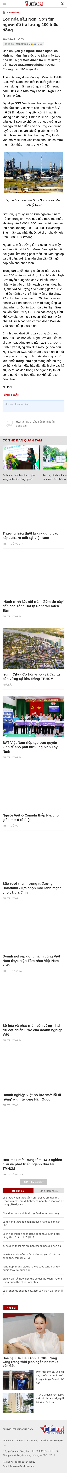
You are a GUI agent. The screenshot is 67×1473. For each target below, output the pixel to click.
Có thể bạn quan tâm (22, 440)
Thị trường (13, 12)
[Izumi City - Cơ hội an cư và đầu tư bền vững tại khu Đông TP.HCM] (33, 648)
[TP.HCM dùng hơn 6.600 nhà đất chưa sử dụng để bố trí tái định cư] (18, 1403)
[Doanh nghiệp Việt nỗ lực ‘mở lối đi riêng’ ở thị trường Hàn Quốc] (33, 1069)
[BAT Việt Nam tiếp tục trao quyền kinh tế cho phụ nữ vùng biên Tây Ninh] (33, 716)
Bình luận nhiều (49, 1190)
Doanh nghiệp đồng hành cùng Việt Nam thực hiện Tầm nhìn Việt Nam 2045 (31, 960)
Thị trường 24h (13, 543)
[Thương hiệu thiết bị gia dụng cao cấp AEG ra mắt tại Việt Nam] (33, 507)
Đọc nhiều (18, 1190)
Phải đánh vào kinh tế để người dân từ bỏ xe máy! (31, 1213)
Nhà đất (8, 684)
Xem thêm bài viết (33, 1182)
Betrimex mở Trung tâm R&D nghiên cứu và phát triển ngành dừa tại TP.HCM (32, 1164)
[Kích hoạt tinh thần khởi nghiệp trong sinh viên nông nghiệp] (21, 457)
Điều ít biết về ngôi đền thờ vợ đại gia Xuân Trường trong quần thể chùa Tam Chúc (32, 1280)
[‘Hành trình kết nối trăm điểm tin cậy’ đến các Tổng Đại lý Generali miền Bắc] (33, 575)
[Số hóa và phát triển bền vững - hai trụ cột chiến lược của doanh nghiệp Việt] (33, 999)
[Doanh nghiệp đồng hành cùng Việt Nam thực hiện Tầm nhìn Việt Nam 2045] (33, 930)
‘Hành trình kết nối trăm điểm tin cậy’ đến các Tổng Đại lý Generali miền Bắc (33, 606)
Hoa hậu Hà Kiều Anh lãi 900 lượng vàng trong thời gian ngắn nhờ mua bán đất (30, 1362)
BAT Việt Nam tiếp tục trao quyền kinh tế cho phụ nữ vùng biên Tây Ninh (30, 747)
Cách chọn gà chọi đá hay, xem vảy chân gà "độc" (31, 1290)
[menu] (4, 4)
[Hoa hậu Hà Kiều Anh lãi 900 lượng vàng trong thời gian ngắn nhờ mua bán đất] (33, 1333)
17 (32, 1237)
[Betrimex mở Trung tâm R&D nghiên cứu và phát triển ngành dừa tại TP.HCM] (33, 1133)
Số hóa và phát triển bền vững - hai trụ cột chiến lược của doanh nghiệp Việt (32, 1030)
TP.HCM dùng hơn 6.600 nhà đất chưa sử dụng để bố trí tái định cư (50, 1398)
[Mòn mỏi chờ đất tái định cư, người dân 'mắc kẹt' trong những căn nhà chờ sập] (18, 1380)
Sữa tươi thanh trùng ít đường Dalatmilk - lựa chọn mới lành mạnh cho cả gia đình (32, 888)
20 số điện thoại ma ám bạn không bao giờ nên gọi (32, 1245)
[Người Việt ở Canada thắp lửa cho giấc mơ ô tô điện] (33, 789)
